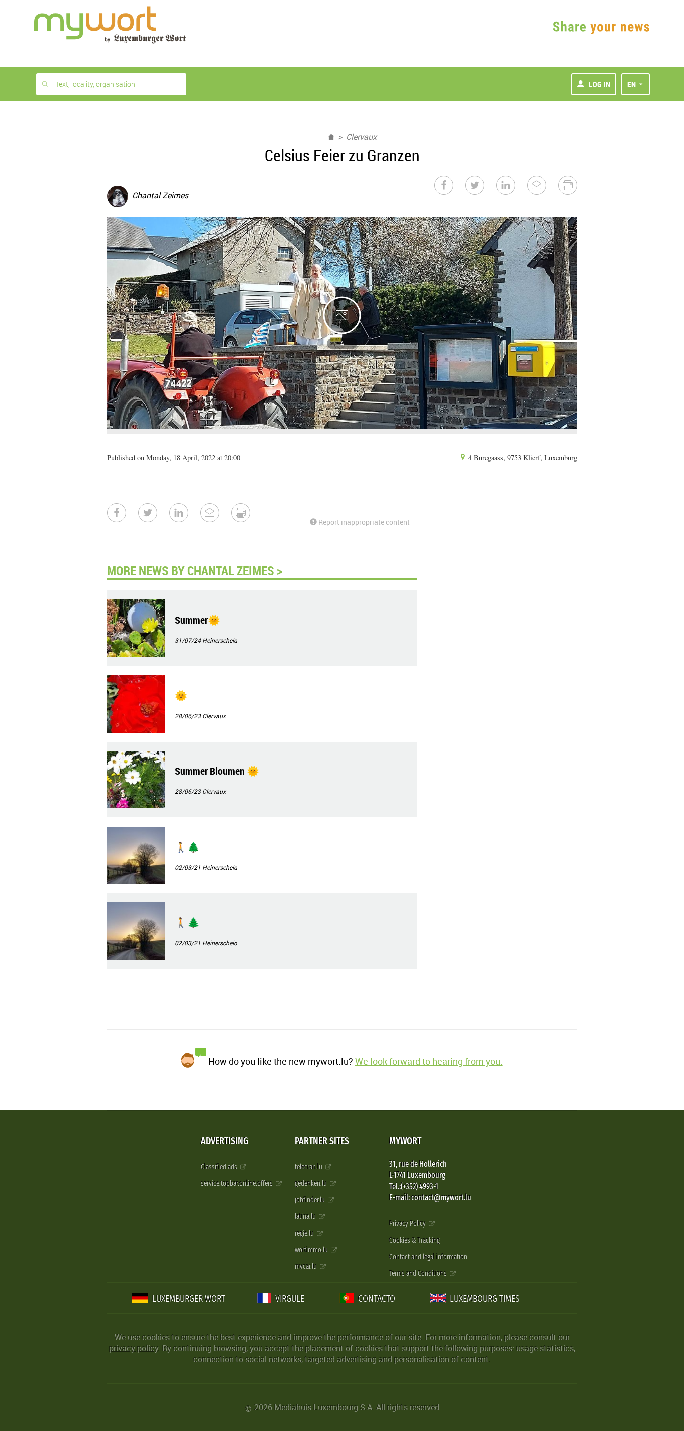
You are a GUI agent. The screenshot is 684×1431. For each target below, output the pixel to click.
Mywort (405, 1141)
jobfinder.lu (310, 1200)
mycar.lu (306, 1266)
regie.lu (305, 1233)
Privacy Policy (408, 1223)
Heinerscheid (219, 640)
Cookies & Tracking (414, 1240)
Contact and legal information (428, 1257)
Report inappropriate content (363, 522)
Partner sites (322, 1141)
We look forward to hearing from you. (429, 1061)
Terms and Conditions (418, 1273)
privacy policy (133, 1348)
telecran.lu (309, 1167)
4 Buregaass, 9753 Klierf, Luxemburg (521, 457)
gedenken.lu (311, 1183)
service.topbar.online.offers (237, 1183)
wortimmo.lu (312, 1250)
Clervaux (361, 136)
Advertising (224, 1141)
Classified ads (220, 1167)
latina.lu (306, 1216)
